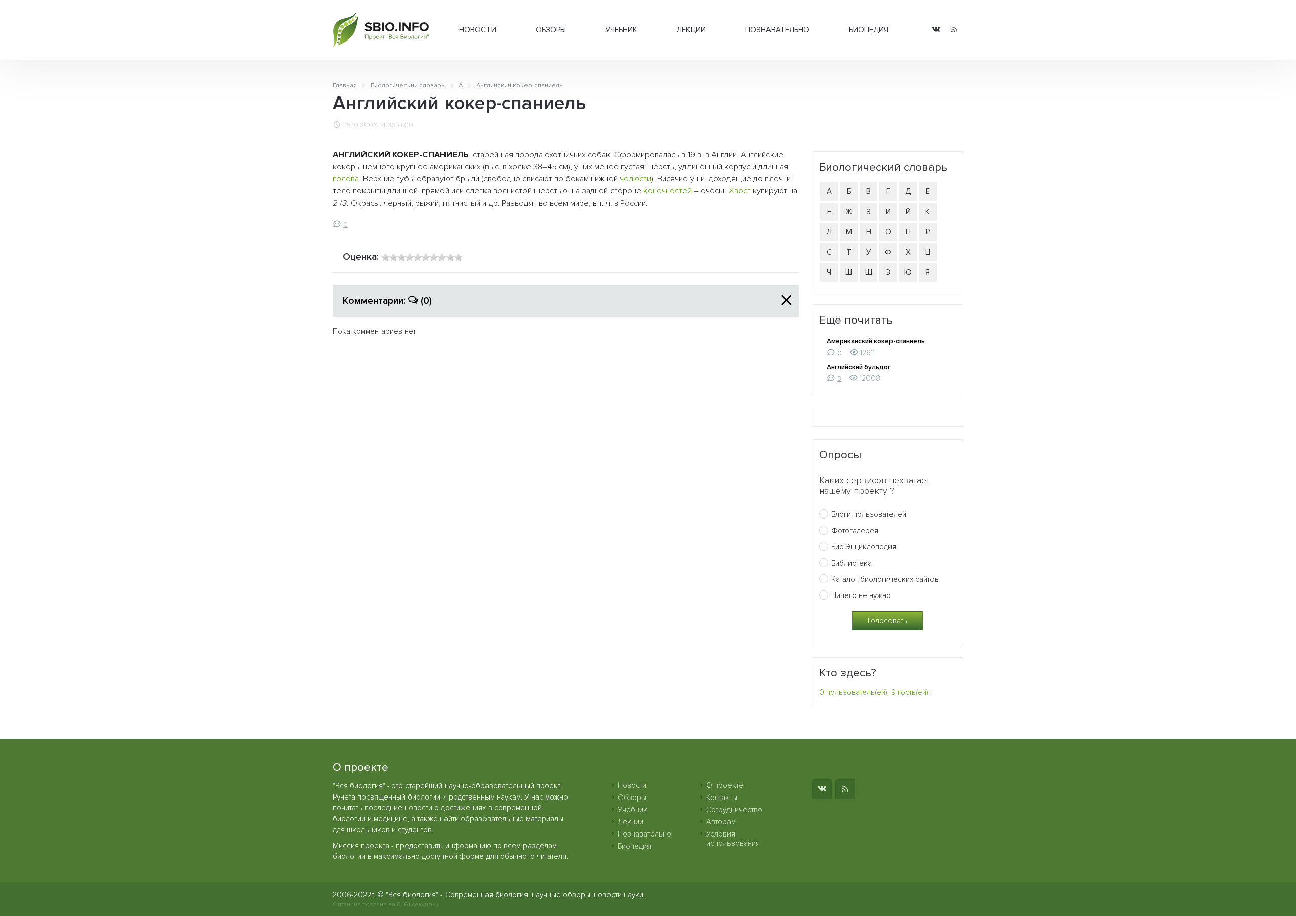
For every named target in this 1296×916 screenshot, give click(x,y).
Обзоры (551, 29)
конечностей (667, 191)
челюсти (635, 179)
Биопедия (868, 29)
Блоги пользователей (868, 514)
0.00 (405, 125)
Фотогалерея (854, 530)
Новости (477, 29)
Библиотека (851, 563)
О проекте (724, 785)
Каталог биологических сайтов (885, 579)
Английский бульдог (859, 367)
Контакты (721, 797)
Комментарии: (387, 301)
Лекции (691, 29)
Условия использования (733, 838)
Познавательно (777, 29)
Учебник (621, 29)
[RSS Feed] (954, 30)
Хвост (739, 191)
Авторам (721, 821)
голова (346, 179)
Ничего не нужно (861, 595)
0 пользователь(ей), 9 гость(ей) (873, 692)
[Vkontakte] (936, 30)
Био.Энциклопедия (863, 546)
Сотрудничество (734, 809)
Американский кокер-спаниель (876, 341)
